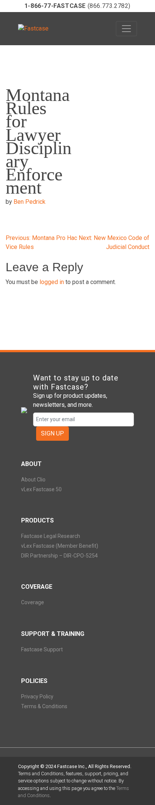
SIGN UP (52, 433)
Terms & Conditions (44, 706)
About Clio (33, 480)
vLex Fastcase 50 (41, 489)
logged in (52, 282)
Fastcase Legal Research (50, 536)
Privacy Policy (37, 696)
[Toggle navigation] (126, 28)
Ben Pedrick (30, 201)
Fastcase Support (42, 649)
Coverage (32, 602)
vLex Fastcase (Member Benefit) (59, 546)
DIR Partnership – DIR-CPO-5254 (59, 556)
